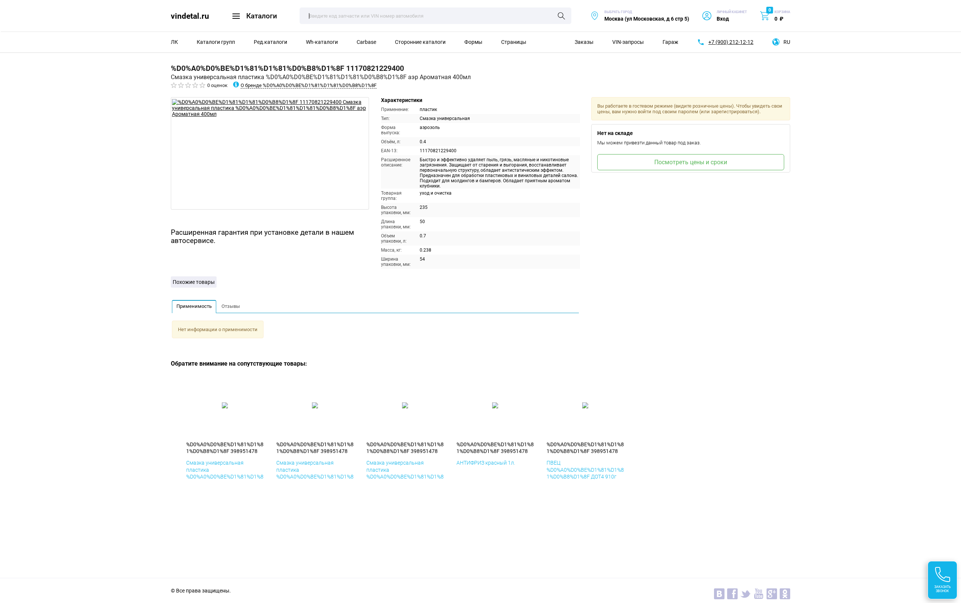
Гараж (670, 42)
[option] (270, 153)
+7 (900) (730, 42)
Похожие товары (194, 282)
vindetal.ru (190, 16)
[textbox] (435, 16)
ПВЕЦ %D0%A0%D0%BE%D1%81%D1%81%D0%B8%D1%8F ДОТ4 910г (585, 469)
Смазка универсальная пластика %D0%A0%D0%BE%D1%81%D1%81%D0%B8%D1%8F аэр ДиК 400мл (315, 476)
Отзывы (230, 306)
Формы (473, 42)
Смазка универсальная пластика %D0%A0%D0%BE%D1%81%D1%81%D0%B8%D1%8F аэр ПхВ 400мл (405, 476)
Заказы (584, 42)
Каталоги (261, 16)
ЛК (174, 42)
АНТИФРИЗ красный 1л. (485, 463)
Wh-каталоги (322, 42)
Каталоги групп (216, 42)
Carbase (366, 42)
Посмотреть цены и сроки (690, 162)
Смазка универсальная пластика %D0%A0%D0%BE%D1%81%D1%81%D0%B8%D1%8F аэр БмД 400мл (225, 476)
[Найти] (561, 16)
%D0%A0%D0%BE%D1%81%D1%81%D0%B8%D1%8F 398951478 (225, 447)
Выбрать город (639, 16)
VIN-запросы (628, 42)
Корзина (782, 12)
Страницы (513, 42)
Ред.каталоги (270, 42)
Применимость (194, 306)
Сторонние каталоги (420, 42)
